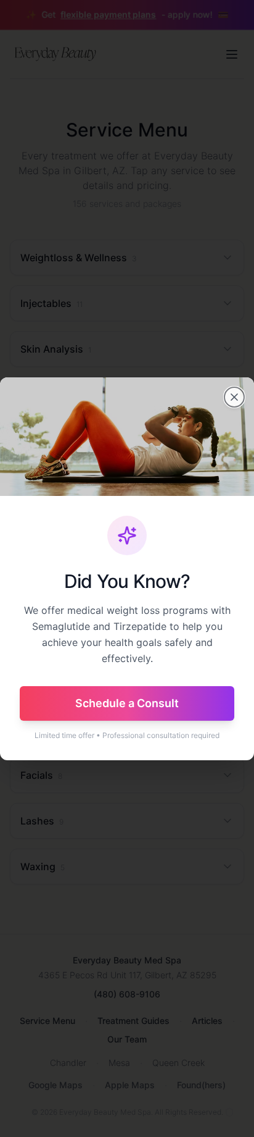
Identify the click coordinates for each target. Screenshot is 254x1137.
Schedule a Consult (127, 703)
